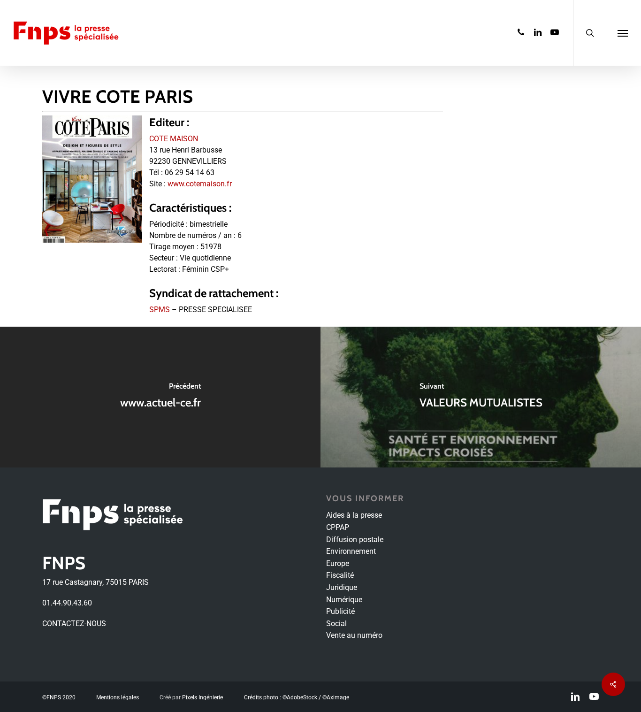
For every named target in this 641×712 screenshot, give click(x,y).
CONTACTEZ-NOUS (74, 623)
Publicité (340, 611)
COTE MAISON (173, 138)
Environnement (351, 551)
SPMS (159, 309)
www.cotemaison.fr (200, 183)
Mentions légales (117, 697)
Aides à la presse (354, 515)
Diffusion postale (354, 539)
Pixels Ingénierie (202, 697)
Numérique (344, 599)
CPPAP (337, 527)
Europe (337, 563)
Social (336, 623)
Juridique (341, 587)
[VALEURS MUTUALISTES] (480, 397)
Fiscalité (340, 575)
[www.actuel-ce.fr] (160, 397)
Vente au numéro (354, 635)
